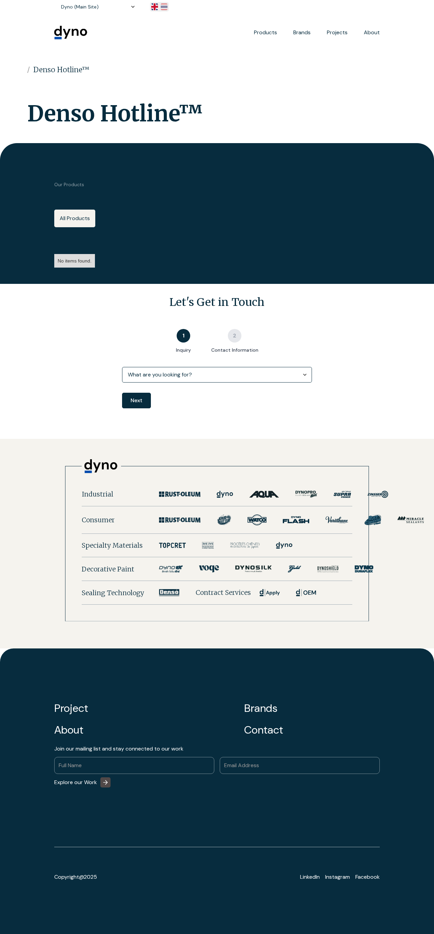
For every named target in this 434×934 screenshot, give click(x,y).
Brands (260, 708)
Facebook (367, 877)
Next (136, 400)
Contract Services (223, 592)
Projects (337, 32)
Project (71, 708)
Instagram (337, 877)
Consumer (98, 520)
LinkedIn (310, 877)
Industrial (97, 494)
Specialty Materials (112, 545)
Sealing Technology (113, 592)
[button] (96, 7)
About (372, 32)
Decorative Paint (108, 569)
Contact (263, 729)
